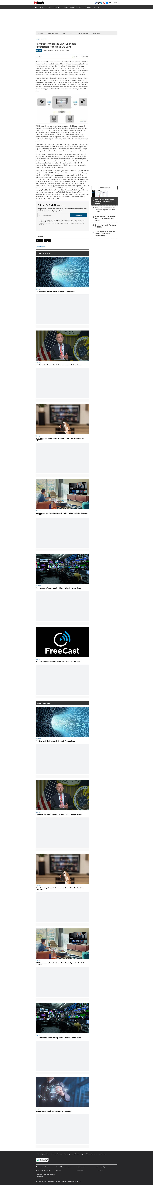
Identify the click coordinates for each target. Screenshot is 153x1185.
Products (57, 7)
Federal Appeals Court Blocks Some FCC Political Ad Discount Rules (105, 233)
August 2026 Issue (52, 33)
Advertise (99, 1171)
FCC (71, 33)
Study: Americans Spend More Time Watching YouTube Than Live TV (105, 209)
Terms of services (60, 220)
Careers (58, 1171)
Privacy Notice (45, 222)
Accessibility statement (43, 1171)
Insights (48, 7)
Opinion (45, 39)
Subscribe (87, 7)
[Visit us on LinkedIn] (101, 3)
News (41, 7)
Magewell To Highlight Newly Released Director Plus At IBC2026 (104, 201)
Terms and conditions (42, 1167)
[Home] (36, 7)
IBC (64, 33)
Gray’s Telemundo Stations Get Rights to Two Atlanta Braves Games (105, 218)
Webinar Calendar (82, 33)
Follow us (76, 56)
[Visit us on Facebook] (96, 3)
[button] (116, 3)
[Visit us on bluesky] (107, 3)
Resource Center (76, 7)
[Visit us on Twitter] (98, 3)
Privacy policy (80, 1167)
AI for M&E (96, 33)
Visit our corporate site (98, 1154)
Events (65, 7)
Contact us (79, 1171)
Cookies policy (101, 1167)
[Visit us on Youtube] (104, 3)
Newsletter (85, 56)
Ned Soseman (48, 50)
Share (40, 56)
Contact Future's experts (63, 1167)
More (96, 7)
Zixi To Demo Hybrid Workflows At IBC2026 (105, 226)
